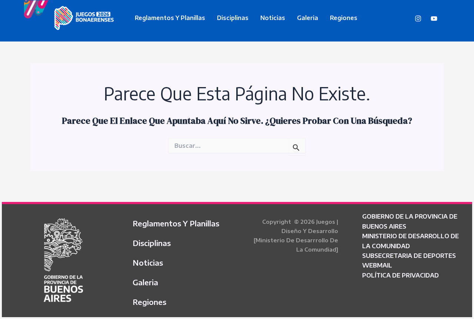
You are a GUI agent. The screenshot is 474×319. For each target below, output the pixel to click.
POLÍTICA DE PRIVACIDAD (400, 275)
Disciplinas (232, 17)
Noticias (272, 17)
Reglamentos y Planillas (170, 17)
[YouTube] (434, 18)
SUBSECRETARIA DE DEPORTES (409, 255)
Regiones (343, 17)
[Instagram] (418, 18)
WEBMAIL (377, 265)
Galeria (307, 17)
